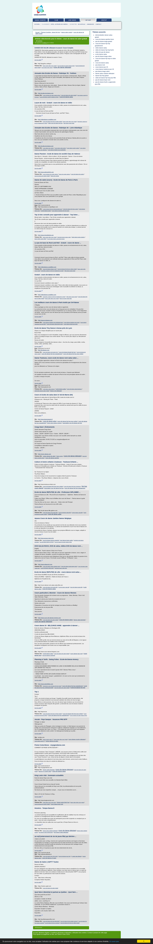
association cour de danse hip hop (72, 423)
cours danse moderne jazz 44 (104, 69)
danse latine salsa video (40, 239)
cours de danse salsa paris (47, 568)
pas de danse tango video (103, 56)
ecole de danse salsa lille (77, 512)
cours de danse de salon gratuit (68, 95)
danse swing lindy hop (63, 802)
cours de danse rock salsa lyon (50, 352)
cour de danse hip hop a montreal (52, 923)
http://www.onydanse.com (45, 320)
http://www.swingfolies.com (45, 684)
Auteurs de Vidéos (61, 24)
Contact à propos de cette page (97, 932)
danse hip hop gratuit (102, 75)
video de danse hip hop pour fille (105, 78)
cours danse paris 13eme (47, 67)
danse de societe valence (64, 174)
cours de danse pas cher (64, 856)
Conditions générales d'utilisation (60, 932)
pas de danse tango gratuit (103, 41)
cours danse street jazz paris (71, 324)
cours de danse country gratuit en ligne (49, 97)
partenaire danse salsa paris (61, 568)
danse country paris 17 (48, 739)
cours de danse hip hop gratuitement (52, 354)
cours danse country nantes (73, 148)
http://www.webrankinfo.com (46, 172)
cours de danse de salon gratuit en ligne (66, 65)
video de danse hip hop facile (104, 50)
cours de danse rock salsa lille (50, 512)
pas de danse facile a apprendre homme (56, 238)
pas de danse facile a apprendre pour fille (105, 83)
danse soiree (59, 456)
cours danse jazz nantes (48, 148)
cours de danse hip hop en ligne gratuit (52, 713)
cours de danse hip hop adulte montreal (68, 921)
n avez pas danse (76, 856)
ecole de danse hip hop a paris (70, 209)
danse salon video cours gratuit (49, 65)
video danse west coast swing (49, 802)
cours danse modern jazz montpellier (57, 150)
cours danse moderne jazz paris (71, 322)
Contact (98, 24)
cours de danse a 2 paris (49, 858)
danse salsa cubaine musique (54, 423)
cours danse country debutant (77, 739)
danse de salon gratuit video (66, 298)
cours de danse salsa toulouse (74, 389)
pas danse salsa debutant (61, 832)
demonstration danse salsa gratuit (103, 36)
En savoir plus (114, 941)
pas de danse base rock (49, 269)
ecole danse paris (46, 210)
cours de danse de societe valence (50, 174)
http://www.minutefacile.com (46, 235)
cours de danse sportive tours (104, 39)
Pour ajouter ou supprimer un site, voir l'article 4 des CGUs (51, 934)
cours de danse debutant (62, 67)
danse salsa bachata (79, 620)
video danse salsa (101, 48)
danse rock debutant (56, 390)
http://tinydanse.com (43, 350)
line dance (72, 20)
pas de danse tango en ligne (47, 542)
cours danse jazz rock (76, 653)
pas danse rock (100, 65)
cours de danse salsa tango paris (55, 324)
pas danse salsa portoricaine (46, 832)
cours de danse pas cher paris (50, 856)
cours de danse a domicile (48, 655)
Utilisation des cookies (79, 932)
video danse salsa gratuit (68, 123)
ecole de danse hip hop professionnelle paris (52, 209)
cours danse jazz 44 (101, 67)
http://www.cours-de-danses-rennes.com (49, 617)
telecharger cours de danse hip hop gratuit (52, 686)
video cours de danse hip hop (55, 123)
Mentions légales (44, 932)
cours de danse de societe (77, 174)
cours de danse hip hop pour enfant (73, 354)
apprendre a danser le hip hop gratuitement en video (52, 270)
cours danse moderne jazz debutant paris (53, 322)
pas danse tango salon (66, 540)
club (56, 20)
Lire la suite (38, 60)
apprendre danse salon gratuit (42, 390)
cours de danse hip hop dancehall (51, 921)
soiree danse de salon (49, 456)
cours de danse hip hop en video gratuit (52, 121)
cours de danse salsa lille (65, 512)
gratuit (104, 20)
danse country (40, 20)
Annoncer (90, 24)
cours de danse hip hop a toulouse (72, 486)
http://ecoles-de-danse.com (45, 93)
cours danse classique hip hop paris (60, 210)
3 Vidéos (44, 42)
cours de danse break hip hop (67, 352)
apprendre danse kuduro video (64, 237)
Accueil (37, 24)
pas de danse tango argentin (51, 540)
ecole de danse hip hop (77, 687)
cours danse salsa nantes (60, 148)
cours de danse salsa (66, 97)
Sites (52, 24)
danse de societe (55, 176)
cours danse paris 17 (40, 741)
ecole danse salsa (61, 389)
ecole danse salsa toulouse (49, 389)
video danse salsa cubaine (78, 237)
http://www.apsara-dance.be (46, 538)
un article (81, 24)
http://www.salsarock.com (45, 564)
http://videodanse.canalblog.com (47, 119)
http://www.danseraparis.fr (45, 419)
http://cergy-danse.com (44, 454)
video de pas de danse (102, 52)
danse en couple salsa (45, 771)
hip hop (88, 20)
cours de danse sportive (52, 458)
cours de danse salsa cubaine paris (51, 566)
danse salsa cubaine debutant (50, 830)
